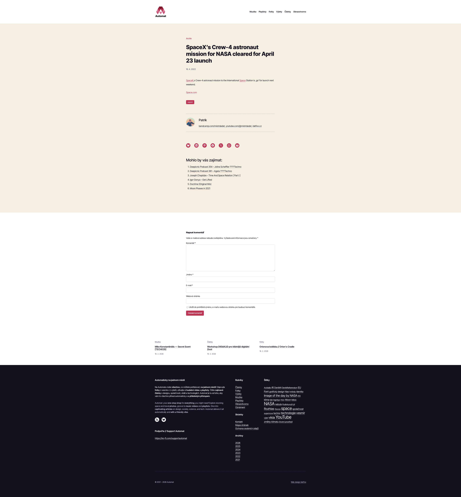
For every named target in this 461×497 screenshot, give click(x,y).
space (286, 408)
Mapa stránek (242, 425)
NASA (269, 404)
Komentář (191, 243)
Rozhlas (269, 409)
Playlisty (239, 400)
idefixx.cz (257, 126)
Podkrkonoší (287, 404)
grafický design (276, 391)
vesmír (190, 102)
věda (272, 417)
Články (210, 342)
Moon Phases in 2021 (200, 188)
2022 (237, 456)
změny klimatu (271, 421)
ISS (299, 396)
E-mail (189, 285)
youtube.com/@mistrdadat (239, 126)
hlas (287, 391)
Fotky (262, 342)
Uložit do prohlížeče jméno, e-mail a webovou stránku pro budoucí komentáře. (222, 307)
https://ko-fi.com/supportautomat (171, 438)
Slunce (278, 409)
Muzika (158, 342)
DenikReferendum (289, 388)
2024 (237, 449)
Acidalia (267, 388)
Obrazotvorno (242, 404)
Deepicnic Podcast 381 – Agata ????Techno (211, 171)
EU (299, 387)
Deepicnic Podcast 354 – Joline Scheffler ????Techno (215, 166)
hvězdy (292, 391)
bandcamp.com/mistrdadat (212, 126)
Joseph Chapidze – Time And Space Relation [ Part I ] (215, 175)
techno (276, 413)
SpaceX (189, 80)
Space (243, 80)
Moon (288, 399)
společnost (297, 409)
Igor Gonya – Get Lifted (201, 179)
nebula (278, 404)
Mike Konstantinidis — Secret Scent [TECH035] (173, 348)
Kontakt (239, 421)
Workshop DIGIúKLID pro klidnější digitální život (228, 348)
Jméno (189, 274)
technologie (288, 413)
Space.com (191, 92)
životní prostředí (285, 422)
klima (266, 399)
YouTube (283, 417)
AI (272, 387)
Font (266, 391)
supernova (268, 413)
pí (294, 404)
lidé (271, 400)
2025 (237, 446)
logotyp (276, 400)
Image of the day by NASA (280, 395)
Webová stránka (193, 296)
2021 (237, 459)
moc (283, 400)
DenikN (277, 387)
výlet (266, 418)
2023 (237, 453)
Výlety (238, 394)
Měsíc (294, 400)
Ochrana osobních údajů (247, 428)
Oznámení (240, 407)
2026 (237, 443)
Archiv (189, 38)
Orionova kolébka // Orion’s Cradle (277, 346)
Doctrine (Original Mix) (200, 184)
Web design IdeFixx (298, 482)
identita (299, 391)
